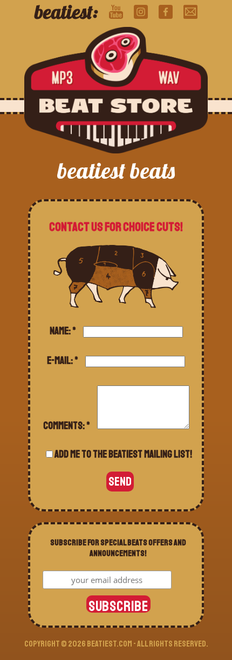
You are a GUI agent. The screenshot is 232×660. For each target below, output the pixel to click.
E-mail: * (62, 360)
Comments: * (66, 425)
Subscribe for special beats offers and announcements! (118, 548)
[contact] (190, 15)
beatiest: (66, 12)
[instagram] (141, 15)
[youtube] (116, 14)
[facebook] (166, 15)
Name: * (63, 331)
